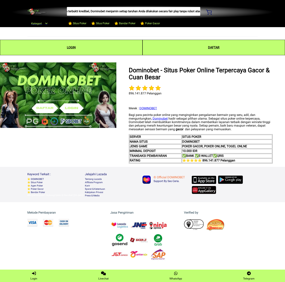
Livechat (103, 278)
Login (33, 278)
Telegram (249, 278)
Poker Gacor (37, 189)
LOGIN (71, 47)
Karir (87, 185)
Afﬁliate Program (94, 182)
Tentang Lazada (93, 179)
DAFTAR (213, 47)
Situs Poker (36, 182)
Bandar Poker (37, 192)
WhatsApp (175, 278)
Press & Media (92, 195)
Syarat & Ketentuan (95, 189)
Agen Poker (36, 185)
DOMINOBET (148, 108)
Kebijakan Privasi (94, 192)
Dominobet (160, 118)
